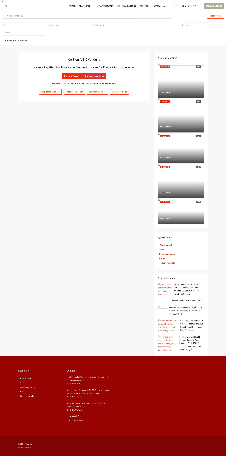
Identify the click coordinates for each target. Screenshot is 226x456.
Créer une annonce (214, 6)
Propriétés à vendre (50, 92)
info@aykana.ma (76, 420)
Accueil (72, 6)
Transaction (84, 6)
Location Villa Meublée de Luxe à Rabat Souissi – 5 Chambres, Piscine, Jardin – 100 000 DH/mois (185, 311)
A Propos (144, 6)
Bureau (162, 258)
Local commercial (167, 254)
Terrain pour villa (167, 263)
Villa (161, 249)
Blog (176, 6)
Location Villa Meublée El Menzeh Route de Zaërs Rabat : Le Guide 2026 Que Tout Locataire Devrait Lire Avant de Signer (190, 343)
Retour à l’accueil (72, 76)
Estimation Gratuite (105, 6)
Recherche (215, 16)
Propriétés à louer (74, 92)
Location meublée (97, 92)
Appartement (165, 245)
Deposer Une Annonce (126, 6)
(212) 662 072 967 (189, 6)
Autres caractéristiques (15, 40)
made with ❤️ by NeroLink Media (24, 447)
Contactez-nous (119, 92)
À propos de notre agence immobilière (185, 301)
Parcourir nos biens (94, 76)
